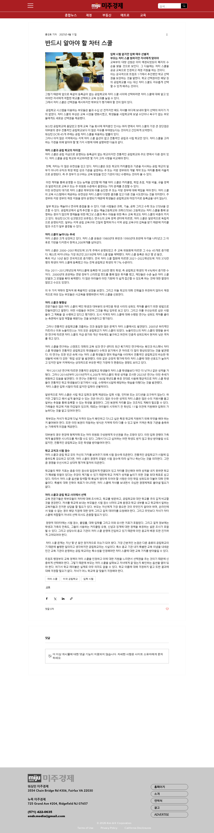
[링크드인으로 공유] (63, 598)
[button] (30, 6)
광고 (157, 807)
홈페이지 (159, 786)
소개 (157, 793)
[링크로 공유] (71, 598)
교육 (48, 587)
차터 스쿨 (52, 578)
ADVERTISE (161, 814)
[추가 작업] (167, 34)
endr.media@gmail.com (46, 816)
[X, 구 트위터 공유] (55, 598)
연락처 (158, 800)
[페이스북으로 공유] (46, 598)
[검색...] (184, 5)
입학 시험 (88, 578)
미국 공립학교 (70, 578)
